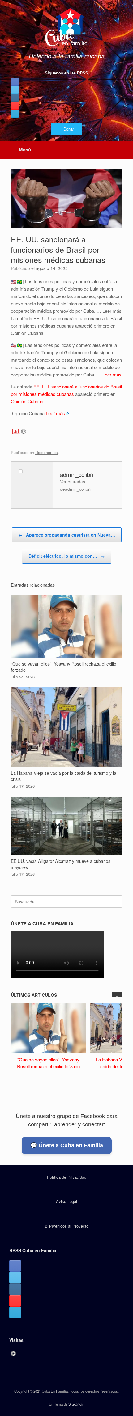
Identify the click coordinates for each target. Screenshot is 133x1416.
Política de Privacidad (66, 1177)
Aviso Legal (66, 1201)
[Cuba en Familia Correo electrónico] (15, 114)
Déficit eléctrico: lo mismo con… (66, 556)
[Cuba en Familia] (66, 28)
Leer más (55, 413)
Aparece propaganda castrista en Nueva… (66, 535)
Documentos (46, 452)
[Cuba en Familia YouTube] (15, 106)
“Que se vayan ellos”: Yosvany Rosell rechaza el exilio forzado (48, 1063)
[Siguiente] (119, 994)
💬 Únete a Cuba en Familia (66, 1145)
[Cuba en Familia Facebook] (15, 82)
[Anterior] (114, 994)
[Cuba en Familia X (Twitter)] (15, 90)
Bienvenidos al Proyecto (66, 1226)
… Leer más (109, 374)
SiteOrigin (76, 1404)
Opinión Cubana (27, 401)
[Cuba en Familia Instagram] (15, 98)
